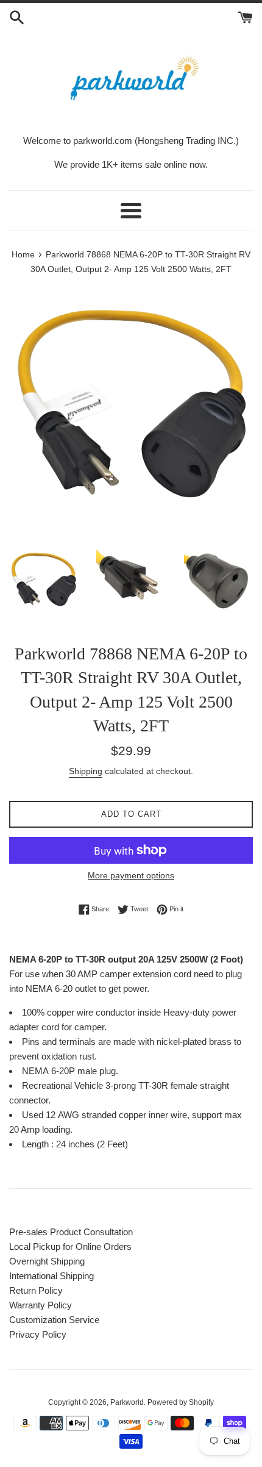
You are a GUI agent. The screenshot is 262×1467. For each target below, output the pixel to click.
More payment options (131, 875)
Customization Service (54, 1320)
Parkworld (127, 1402)
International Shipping (51, 1276)
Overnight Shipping (47, 1261)
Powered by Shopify (180, 1402)
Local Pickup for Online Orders (70, 1246)
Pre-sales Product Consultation (71, 1232)
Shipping (85, 771)
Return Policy (36, 1290)
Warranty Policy (40, 1305)
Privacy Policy (37, 1334)
